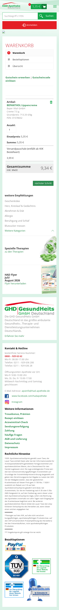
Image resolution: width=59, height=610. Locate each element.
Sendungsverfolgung (17, 426)
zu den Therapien (14, 251)
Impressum (11, 447)
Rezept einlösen (14, 418)
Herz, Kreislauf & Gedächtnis (20, 205)
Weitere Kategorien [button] (15, 230)
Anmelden (31, 24)
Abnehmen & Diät (14, 210)
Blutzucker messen (15, 225)
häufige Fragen (13, 434)
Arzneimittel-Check (16, 422)
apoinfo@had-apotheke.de (36, 390)
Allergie (9, 215)
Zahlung (9, 430)
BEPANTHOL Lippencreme (22, 105)
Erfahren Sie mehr (14, 335)
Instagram (17, 401)
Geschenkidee (12, 201)
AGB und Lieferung (16, 438)
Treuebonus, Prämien (17, 413)
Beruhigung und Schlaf (17, 220)
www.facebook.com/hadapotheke (29, 395)
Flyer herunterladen (15, 283)
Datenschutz (12, 443)
